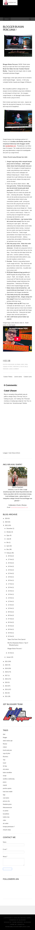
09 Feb (10, 612)
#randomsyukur (7, 804)
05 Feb (10, 626)
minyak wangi (7, 829)
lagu (4, 794)
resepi (4, 775)
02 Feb (10, 636)
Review (5, 744)
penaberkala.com (11, 146)
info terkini (6, 769)
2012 (6, 693)
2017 (6, 675)
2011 (6, 696)
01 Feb (10, 653)
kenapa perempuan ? (9, 826)
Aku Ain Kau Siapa (23, 917)
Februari (9, 553)
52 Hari (5, 766)
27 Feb (10, 559)
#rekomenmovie (7, 807)
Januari (9, 657)
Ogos (8, 535)
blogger (11, 364)
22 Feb (10, 573)
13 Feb (10, 598)
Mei (8, 542)
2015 (6, 682)
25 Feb (10, 563)
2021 (6, 661)
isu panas (17, 364)
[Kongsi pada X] (7, 361)
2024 (6, 518)
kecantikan (6, 814)
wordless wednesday (9, 779)
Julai (8, 539)
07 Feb (10, 619)
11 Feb (10, 605)
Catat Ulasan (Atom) (14, 453)
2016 (6, 679)
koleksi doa (6, 817)
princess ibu (6, 801)
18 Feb (10, 580)
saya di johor (6, 753)
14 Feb (10, 594)
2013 (6, 689)
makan (5, 747)
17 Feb (10, 584)
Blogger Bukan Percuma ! (13, 28)
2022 (6, 525)
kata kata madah (7, 791)
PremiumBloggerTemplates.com (17, 926)
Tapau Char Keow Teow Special (16, 639)
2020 (6, 665)
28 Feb (10, 556)
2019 (6, 668)
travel (4, 763)
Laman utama (18, 376)
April (8, 546)
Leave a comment (14, 368)
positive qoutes (7, 788)
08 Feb (10, 615)
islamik (5, 785)
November (9, 528)
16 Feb (10, 587)
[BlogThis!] (6, 361)
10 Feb (10, 608)
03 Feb (10, 633)
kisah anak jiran (7, 750)
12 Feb (10, 601)
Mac (8, 549)
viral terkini (6, 798)
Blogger (22, 920)
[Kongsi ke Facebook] (9, 361)
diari (4, 734)
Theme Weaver (17, 922)
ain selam (5, 823)
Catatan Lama (28, 376)
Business (5, 756)
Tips (4, 759)
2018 (6, 672)
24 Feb (10, 566)
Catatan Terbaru (7, 376)
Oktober (9, 532)
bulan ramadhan (7, 772)
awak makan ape (7, 740)
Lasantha (20, 924)
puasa (4, 782)
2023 (6, 522)
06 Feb (10, 622)
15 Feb (10, 591)
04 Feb (10, 629)
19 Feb (10, 577)
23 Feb (10, 570)
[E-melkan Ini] (4, 361)
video (22, 364)
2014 (6, 686)
